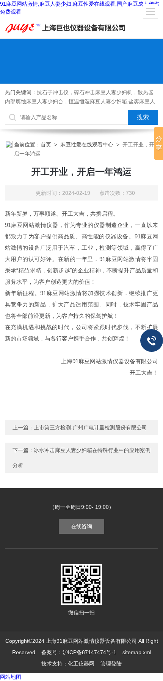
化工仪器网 (81, 664)
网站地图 (10, 677)
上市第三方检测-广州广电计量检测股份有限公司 (90, 427)
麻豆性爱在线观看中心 (86, 144)
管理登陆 (111, 664)
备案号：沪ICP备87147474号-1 (78, 652)
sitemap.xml (136, 652)
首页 (46, 144)
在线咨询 (81, 526)
